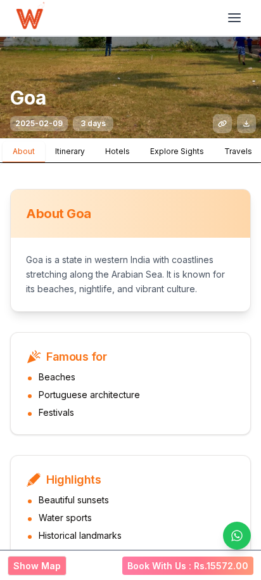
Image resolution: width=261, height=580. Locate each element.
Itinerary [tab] (70, 151)
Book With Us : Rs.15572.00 (187, 565)
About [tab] (24, 151)
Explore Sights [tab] (177, 151)
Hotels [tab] (117, 151)
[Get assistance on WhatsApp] (237, 536)
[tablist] (130, 151)
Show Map (37, 565)
